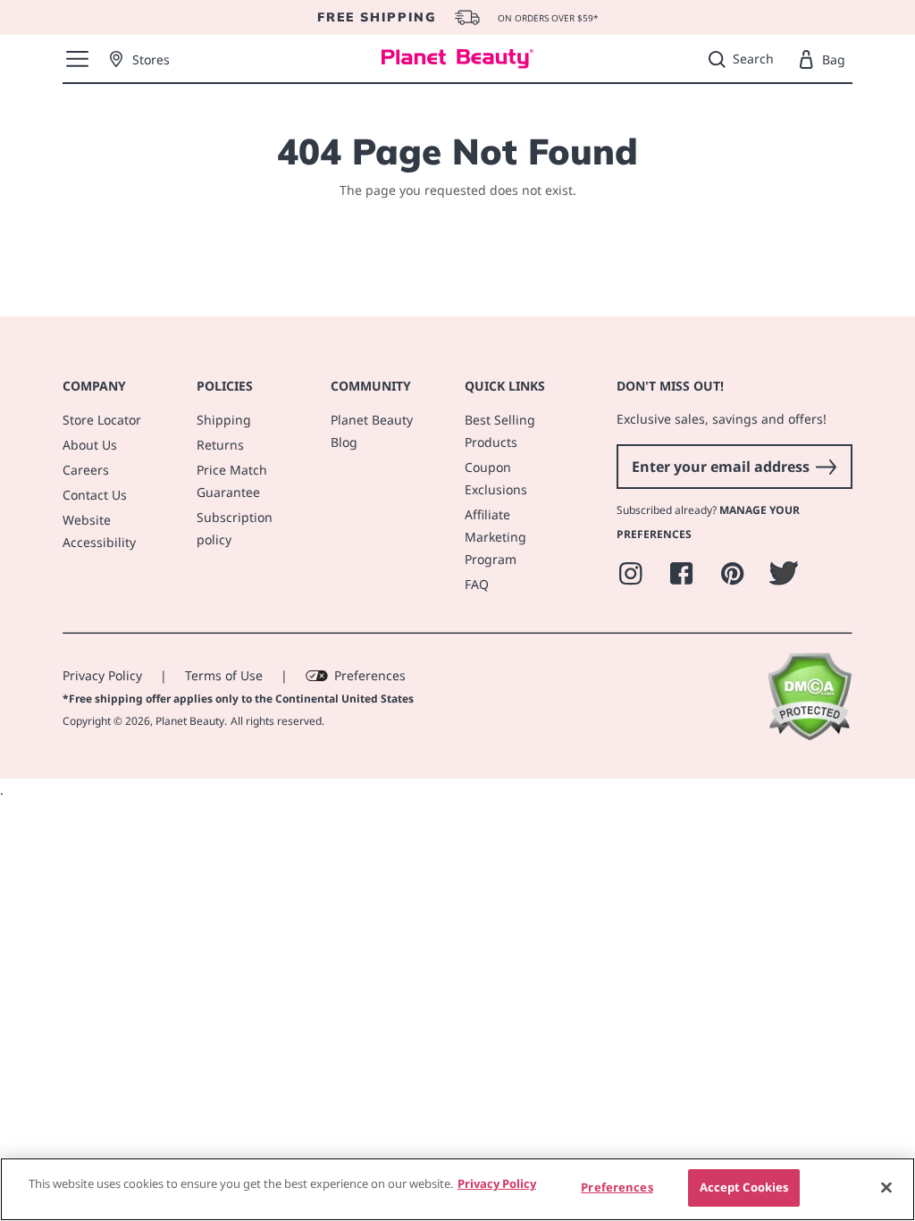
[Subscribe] (825, 466)
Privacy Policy (102, 675)
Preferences (370, 675)
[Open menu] (77, 59)
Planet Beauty (189, 720)
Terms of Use (224, 675)
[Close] (886, 1187)
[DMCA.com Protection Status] (809, 736)
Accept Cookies (744, 1187)
